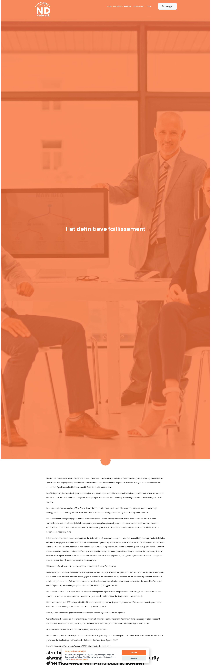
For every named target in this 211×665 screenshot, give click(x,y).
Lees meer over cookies (79, 659)
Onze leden (118, 6)
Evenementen (138, 6)
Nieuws (127, 6)
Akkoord (134, 652)
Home (109, 6)
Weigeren (134, 658)
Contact (149, 6)
